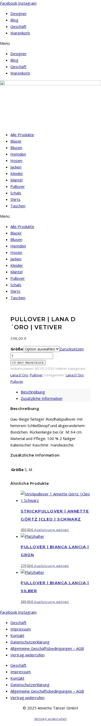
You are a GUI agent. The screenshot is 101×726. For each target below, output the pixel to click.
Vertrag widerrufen (27, 654)
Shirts (15, 199)
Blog (14, 20)
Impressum (20, 629)
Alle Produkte (22, 134)
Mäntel (16, 179)
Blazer (16, 141)
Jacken (15, 167)
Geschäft (18, 26)
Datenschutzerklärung (29, 641)
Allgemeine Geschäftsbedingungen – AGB (47, 648)
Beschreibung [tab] (33, 391)
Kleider (16, 173)
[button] (50, 43)
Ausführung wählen (51, 530)
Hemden (18, 154)
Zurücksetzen (72, 348)
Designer (18, 13)
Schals (15, 192)
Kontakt (17, 635)
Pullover (17, 186)
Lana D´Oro (19, 375)
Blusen (16, 147)
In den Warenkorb (28, 362)
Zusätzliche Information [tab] (41, 398)
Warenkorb (20, 32)
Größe (17, 348)
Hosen (16, 160)
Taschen (17, 205)
